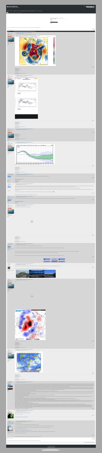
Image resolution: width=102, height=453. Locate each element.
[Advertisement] (51, 3)
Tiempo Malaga (10, 243)
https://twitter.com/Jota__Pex (23, 126)
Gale (9, 410)
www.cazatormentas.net (17, 126)
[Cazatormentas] (16, 7)
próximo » (94, 28)
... (10, 29)
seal (8, 196)
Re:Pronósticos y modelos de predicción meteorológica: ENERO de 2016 (24, 75)
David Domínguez (10, 174)
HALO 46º (9, 421)
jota (8, 75)
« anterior (92, 28)
